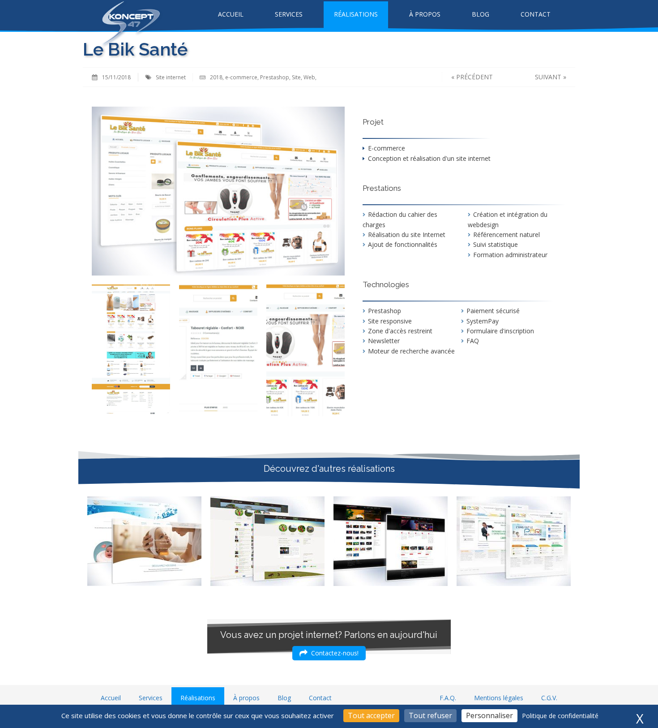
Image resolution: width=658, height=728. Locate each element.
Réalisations (356, 14)
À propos (424, 14)
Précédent (474, 77)
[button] (329, 653)
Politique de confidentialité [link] (560, 715)
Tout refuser (430, 715)
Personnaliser (489, 715)
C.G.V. (549, 698)
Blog (480, 14)
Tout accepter (371, 715)
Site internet (171, 77)
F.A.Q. (448, 698)
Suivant (548, 77)
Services (289, 14)
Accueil (231, 14)
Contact (536, 14)
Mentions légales (498, 698)
